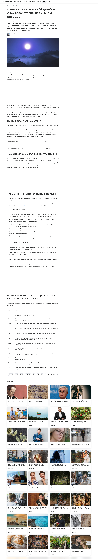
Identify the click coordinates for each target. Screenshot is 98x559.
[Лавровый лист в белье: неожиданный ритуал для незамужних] (17, 438)
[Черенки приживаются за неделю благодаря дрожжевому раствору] (60, 545)
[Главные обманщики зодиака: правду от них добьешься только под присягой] (38, 481)
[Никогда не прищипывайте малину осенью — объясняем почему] (81, 417)
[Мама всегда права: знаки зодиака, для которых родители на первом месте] (81, 503)
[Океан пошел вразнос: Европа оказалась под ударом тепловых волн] (38, 524)
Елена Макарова (15, 33)
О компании (7, 558)
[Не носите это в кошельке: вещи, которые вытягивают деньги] (60, 417)
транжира (26, 205)
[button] (33, 52)
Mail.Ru (2, 558)
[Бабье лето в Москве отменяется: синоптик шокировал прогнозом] (81, 438)
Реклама (12, 558)
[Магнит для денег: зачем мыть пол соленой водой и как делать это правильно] (17, 460)
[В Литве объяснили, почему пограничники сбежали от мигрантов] (38, 417)
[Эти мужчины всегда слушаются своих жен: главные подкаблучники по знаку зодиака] (17, 417)
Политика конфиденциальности (89, 558)
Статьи (17, 5)
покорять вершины (37, 72)
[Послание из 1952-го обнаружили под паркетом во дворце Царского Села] (38, 395)
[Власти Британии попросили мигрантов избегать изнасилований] (17, 524)
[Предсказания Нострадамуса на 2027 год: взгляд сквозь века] (81, 395)
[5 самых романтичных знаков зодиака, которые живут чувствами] (60, 524)
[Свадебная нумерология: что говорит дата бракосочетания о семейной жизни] (81, 460)
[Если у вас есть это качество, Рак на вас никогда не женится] (17, 503)
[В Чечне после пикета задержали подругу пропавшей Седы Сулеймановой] (60, 438)
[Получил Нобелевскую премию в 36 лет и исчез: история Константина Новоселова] (38, 503)
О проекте (45, 558)
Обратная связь (66, 558)
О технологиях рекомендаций (76, 558)
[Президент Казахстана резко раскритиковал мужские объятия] (60, 395)
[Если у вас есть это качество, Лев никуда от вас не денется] (81, 545)
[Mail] (2, 1)
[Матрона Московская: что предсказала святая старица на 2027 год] (38, 545)
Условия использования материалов (55, 558)
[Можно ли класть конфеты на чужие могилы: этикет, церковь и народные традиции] (60, 481)
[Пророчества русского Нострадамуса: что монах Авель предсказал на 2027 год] (60, 460)
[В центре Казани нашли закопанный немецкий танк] (81, 524)
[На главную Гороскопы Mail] (7, 1)
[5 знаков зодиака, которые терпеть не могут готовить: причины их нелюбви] (38, 460)
